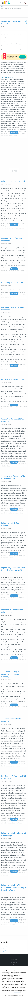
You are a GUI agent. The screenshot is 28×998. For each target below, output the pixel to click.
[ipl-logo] (7, 3)
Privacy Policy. (17, 992)
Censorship (3, 950)
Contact (14, 964)
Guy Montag (3, 951)
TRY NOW (22, 57)
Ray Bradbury (4, 946)
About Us (14, 962)
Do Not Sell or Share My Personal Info (14, 995)
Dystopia (3, 948)
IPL (2, 7)
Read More (14, 224)
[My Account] (25, 3)
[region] (14, 982)
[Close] (26, 968)
